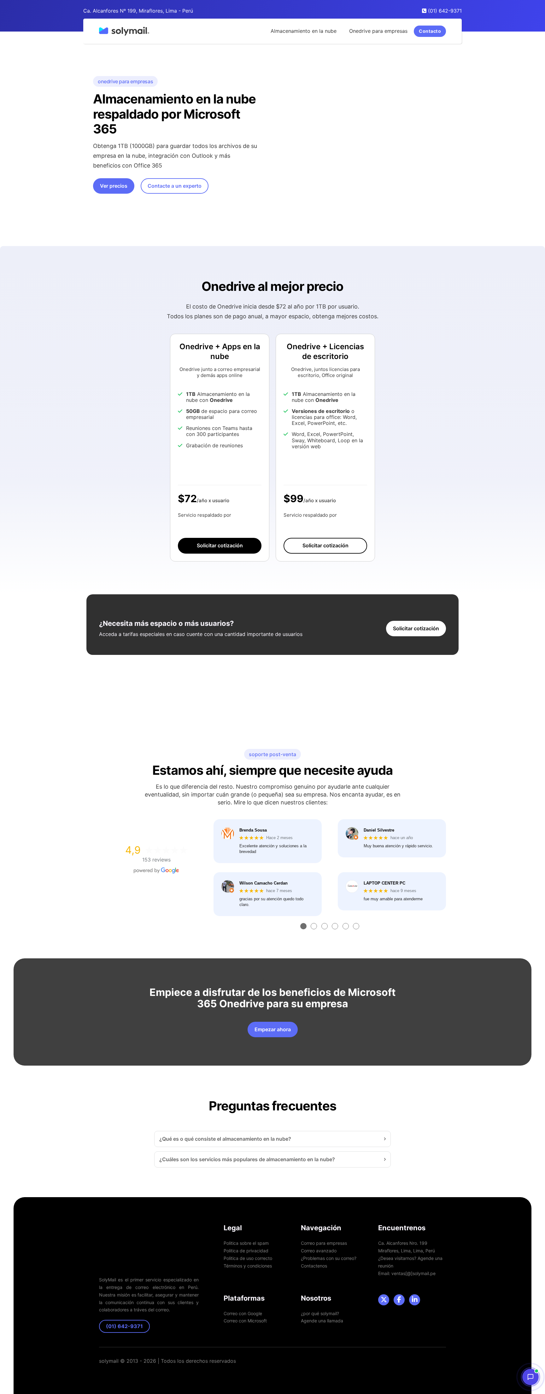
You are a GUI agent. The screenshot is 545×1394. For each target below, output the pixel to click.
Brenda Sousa (253, 830)
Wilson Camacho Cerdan (263, 883)
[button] (272, 1139)
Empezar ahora (273, 1029)
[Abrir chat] (530, 1377)
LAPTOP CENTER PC (384, 883)
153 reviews (156, 859)
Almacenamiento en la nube (304, 31)
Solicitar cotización (220, 545)
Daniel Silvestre (379, 830)
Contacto (430, 31)
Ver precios (113, 186)
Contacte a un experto (175, 186)
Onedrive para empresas (378, 31)
